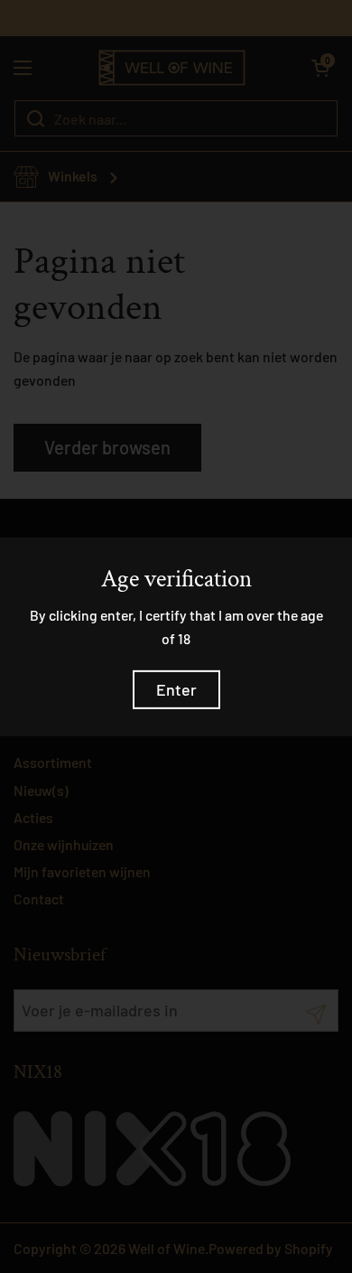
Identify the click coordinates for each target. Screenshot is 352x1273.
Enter (176, 689)
